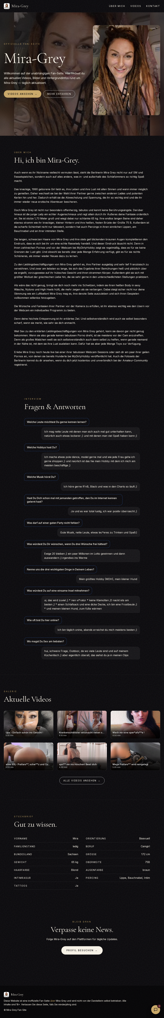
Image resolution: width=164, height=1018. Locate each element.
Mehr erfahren (59, 94)
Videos (135, 6)
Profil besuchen (82, 950)
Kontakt (153, 6)
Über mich (117, 6)
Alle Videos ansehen (82, 780)
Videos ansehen (22, 94)
